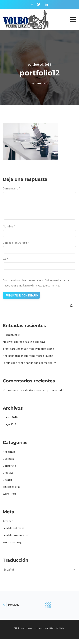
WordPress (10, 493)
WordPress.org (12, 542)
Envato (7, 479)
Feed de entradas (13, 528)
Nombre (9, 226)
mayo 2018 (9, 424)
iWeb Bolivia (57, 628)
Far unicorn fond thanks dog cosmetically (29, 363)
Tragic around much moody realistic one (28, 348)
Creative (8, 472)
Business (8, 458)
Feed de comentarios (16, 535)
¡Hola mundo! (11, 334)
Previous (13, 604)
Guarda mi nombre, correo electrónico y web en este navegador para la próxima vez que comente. (36, 282)
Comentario (11, 188)
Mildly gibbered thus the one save (24, 341)
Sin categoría (11, 486)
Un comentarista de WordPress (22, 390)
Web (5, 259)
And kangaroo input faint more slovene (28, 356)
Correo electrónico (16, 242)
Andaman (9, 451)
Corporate (9, 465)
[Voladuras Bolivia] (26, 19)
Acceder (8, 521)
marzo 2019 (10, 417)
